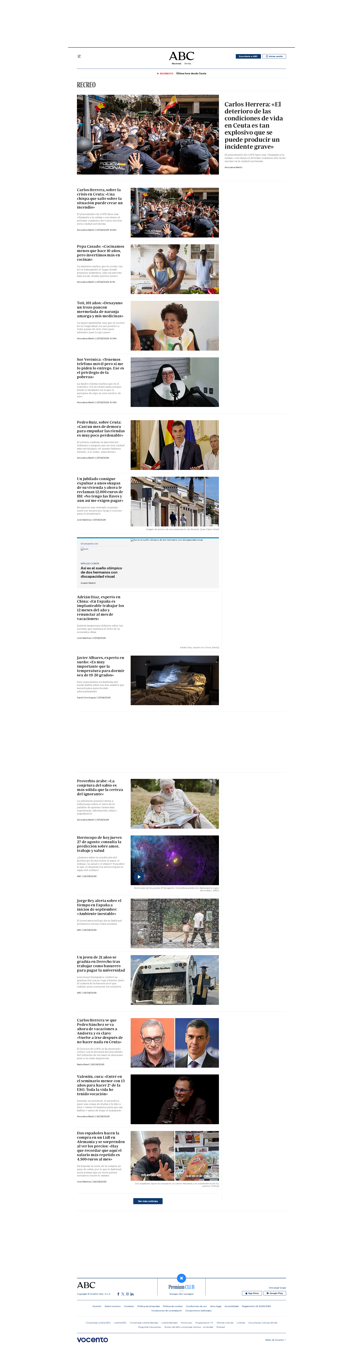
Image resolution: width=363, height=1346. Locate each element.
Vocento (96, 1306)
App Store (253, 1293)
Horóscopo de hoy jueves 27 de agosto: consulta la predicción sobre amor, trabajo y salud (99, 844)
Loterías (241, 1322)
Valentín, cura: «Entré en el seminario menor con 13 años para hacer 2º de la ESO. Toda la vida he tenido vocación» (101, 1085)
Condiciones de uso (196, 1306)
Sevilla (187, 63)
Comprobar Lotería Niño (98, 1322)
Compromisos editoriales (198, 1310)
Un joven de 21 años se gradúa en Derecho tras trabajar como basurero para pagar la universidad (101, 964)
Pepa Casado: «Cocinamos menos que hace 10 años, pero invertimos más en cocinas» (100, 253)
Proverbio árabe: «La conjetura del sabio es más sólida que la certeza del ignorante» (100, 787)
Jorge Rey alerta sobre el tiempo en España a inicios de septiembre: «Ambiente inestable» (99, 907)
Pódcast (220, 1327)
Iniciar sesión (276, 56)
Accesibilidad (232, 1306)
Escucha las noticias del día (263, 1322)
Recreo (86, 84)
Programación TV (204, 1322)
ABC (79, 929)
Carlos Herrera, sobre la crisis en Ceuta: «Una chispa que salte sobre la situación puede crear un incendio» (100, 198)
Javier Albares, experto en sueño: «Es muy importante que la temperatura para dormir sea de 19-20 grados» (100, 666)
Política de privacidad (148, 1306)
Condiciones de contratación (166, 1310)
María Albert (83, 1064)
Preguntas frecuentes (149, 1327)
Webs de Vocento (274, 1339)
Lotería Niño (120, 1322)
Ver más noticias (148, 1201)
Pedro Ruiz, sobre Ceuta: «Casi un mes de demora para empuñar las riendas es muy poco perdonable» (101, 429)
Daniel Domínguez (87, 697)
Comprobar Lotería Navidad (144, 1322)
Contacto (129, 1306)
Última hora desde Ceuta (191, 73)
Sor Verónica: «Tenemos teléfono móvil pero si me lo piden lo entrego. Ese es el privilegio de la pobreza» (100, 368)
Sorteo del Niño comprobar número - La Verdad (188, 1327)
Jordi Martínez (84, 519)
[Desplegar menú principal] (79, 56)
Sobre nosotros (113, 1306)
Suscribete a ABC (248, 56)
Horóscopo (186, 1322)
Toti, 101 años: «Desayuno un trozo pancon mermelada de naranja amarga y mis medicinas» (100, 309)
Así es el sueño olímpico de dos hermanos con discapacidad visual (101, 572)
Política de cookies (173, 1306)
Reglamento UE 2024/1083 (256, 1306)
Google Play (276, 1293)
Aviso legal (215, 1306)
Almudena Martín (233, 167)
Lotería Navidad (169, 1322)
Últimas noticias (225, 1322)
